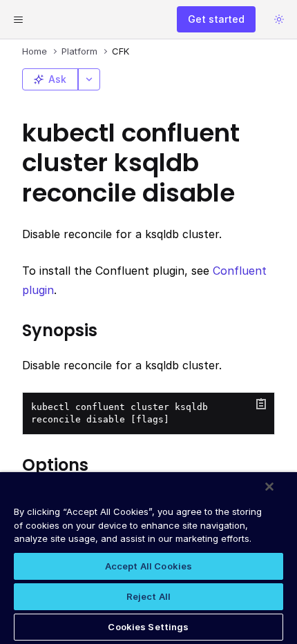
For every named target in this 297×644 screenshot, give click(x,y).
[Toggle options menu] (89, 79)
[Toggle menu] (18, 19)
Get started (216, 19)
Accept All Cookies (148, 566)
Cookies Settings (148, 626)
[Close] (269, 486)
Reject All (148, 596)
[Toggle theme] (279, 19)
